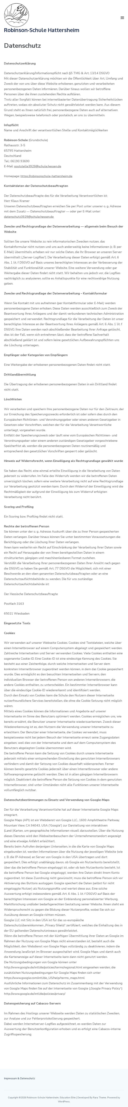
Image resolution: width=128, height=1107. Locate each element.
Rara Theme (99, 1097)
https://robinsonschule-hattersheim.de (46, 176)
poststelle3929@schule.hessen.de (37, 166)
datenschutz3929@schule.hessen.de (29, 217)
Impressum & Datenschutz (19, 1078)
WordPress (64, 1101)
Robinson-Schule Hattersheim (41, 30)
